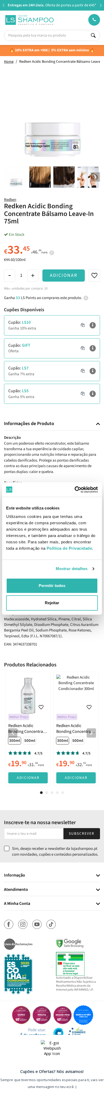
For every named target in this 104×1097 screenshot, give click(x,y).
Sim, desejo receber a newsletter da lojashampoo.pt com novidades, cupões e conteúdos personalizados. (55, 851)
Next (100, 5)
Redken (10, 199)
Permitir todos (52, 585)
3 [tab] (52, 792)
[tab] (52, 424)
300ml (14, 740)
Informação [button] (14, 875)
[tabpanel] (28, 729)
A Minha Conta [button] (17, 903)
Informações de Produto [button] (29, 423)
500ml (29, 740)
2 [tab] (46, 792)
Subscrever (81, 833)
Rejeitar (52, 603)
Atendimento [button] (16, 889)
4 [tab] (57, 792)
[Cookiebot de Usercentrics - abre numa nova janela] (75, 489)
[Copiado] (82, 325)
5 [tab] (62, 792)
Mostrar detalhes (72, 568)
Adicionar (63, 275)
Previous (3, 5)
